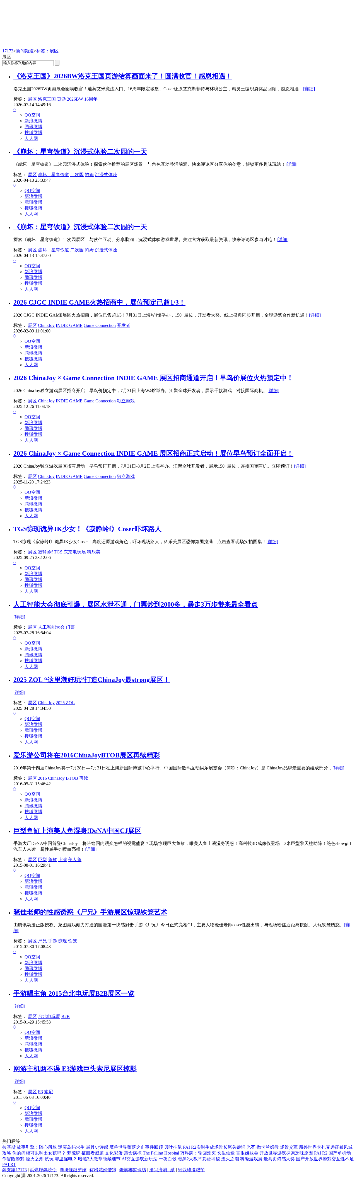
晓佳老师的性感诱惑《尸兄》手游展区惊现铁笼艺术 (90, 912)
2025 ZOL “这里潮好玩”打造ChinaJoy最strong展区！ (91, 679)
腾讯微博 (33, 126)
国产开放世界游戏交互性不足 (325, 1158)
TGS (58, 552)
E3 (40, 1091)
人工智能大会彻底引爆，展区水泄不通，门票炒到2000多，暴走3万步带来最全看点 (135, 604)
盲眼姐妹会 (247, 1153)
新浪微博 (33, 120)
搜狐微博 (33, 132)
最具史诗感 (97, 1147)
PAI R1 (9, 1164)
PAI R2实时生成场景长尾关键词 (214, 1147)
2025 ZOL (65, 702)
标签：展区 (47, 50)
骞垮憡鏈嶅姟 (73, 1169)
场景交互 (289, 1147)
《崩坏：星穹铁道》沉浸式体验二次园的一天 (80, 151)
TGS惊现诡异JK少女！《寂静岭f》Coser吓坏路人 (87, 529)
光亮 (251, 1147)
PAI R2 (320, 1153)
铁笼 (72, 941)
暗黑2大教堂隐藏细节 (99, 1158)
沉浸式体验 (106, 174)
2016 (42, 778)
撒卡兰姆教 (268, 1147)
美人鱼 (74, 859)
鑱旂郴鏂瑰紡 (132, 1169)
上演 (62, 859)
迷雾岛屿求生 (71, 1147)
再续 (83, 778)
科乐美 (93, 552)
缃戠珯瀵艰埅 (191, 1169)
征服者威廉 (92, 1153)
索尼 (48, 1091)
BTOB (72, 778)
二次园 (77, 174)
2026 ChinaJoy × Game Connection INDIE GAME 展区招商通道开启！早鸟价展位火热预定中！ (153, 377)
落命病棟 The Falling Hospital (151, 1153)
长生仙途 (226, 1153)
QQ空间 (32, 115)
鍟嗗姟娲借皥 (103, 1169)
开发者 (123, 325)
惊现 (62, 941)
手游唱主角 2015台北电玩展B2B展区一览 (73, 993)
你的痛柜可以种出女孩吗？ (39, 1153)
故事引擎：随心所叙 (37, 1147)
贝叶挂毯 (173, 1147)
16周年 (91, 99)
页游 (61, 99)
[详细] (309, 88)
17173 (7, 50)
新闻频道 (25, 50)
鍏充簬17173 (14, 1169)
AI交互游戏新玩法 (140, 1158)
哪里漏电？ (66, 1158)
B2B (65, 1016)
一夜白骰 (168, 1158)
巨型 (42, 859)
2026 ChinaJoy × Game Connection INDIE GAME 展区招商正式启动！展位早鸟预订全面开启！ (153, 453)
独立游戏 (126, 400)
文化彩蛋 (114, 1153)
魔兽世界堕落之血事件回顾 (136, 1147)
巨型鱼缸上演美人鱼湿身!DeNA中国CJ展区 (77, 830)
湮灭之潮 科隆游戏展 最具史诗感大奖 (258, 1158)
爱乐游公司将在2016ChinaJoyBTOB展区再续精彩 (86, 755)
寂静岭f (45, 552)
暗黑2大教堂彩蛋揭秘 (199, 1158)
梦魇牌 (73, 1153)
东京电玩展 (75, 552)
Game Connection (100, 325)
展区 (32, 99)
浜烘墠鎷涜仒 (43, 1169)
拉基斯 (9, 1147)
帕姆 (89, 174)
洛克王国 (47, 99)
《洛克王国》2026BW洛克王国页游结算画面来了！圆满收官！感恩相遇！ (122, 76)
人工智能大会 (51, 627)
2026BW (75, 99)
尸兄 (42, 941)
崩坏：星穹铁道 (53, 174)
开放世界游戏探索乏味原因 (286, 1153)
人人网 (31, 138)
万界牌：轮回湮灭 (198, 1153)
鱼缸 (52, 859)
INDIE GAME (69, 325)
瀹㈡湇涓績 (162, 1169)
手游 (52, 941)
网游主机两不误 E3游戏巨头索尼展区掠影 (75, 1068)
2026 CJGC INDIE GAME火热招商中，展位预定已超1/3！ (99, 302)
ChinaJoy (46, 325)
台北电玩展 (49, 1016)
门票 (70, 627)
